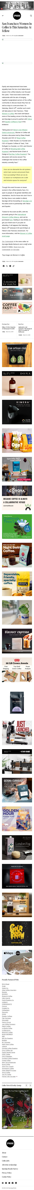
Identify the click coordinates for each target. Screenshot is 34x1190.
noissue (4, 1046)
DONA (4, 1014)
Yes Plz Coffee (6, 1074)
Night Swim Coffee (8, 1044)
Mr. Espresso (6, 1042)
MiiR (3, 1036)
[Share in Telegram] (10, 266)
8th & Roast (5, 984)
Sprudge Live (27, 201)
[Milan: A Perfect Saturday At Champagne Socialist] (9, 330)
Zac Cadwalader (8, 241)
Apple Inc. (5, 988)
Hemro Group (6, 1022)
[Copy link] (13, 266)
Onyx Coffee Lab (7, 1050)
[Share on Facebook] (3, 266)
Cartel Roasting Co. (8, 1000)
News (3, 35)
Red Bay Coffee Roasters (17, 154)
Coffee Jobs (5, 1161)
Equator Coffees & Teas (13, 122)
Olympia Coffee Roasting (9, 1048)
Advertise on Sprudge (9, 1165)
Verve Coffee (6, 1072)
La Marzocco (6, 1030)
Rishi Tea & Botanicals (9, 1062)
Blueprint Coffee (7, 996)
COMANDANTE (7, 1004)
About (4, 1153)
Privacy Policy (7, 1173)
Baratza (4, 992)
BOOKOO (5, 994)
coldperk (5, 1002)
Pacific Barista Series (8, 1052)
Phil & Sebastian (7, 1056)
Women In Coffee (8, 113)
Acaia (3, 986)
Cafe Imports (6, 998)
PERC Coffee (6, 1054)
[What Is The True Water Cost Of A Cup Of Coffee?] (17, 1108)
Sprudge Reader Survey (10, 1169)
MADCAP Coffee (7, 1032)
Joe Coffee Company (8, 1024)
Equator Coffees (7, 1016)
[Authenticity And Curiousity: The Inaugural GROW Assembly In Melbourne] (24, 330)
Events (20, 335)
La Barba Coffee (7, 1028)
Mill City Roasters (7, 1038)
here (11, 220)
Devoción (5, 1012)
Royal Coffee (6, 1064)
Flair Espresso (6, 1018)
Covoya (4, 1006)
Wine (3, 331)
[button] (3, 16)
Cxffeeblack (5, 1010)
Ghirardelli (5, 1020)
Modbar (4, 1040)
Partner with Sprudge (9, 1076)
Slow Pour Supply (8, 1066)
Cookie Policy (6, 1177)
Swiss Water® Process (9, 1070)
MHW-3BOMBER (7, 1034)
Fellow (29, 119)
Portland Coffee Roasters (10, 1058)
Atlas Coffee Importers (9, 990)
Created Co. (5, 1008)
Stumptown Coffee (8, 1068)
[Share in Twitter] (7, 266)
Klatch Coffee (6, 1026)
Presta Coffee (6, 1060)
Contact (4, 1157)
